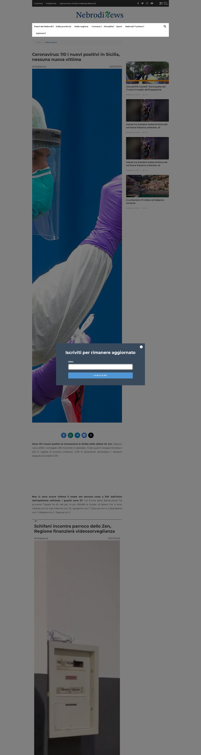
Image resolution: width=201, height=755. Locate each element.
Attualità (108, 26)
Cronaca (96, 26)
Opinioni (40, 33)
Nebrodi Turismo (134, 26)
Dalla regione (81, 26)
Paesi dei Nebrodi (43, 26)
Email (71, 361)
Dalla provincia (63, 26)
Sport (119, 26)
